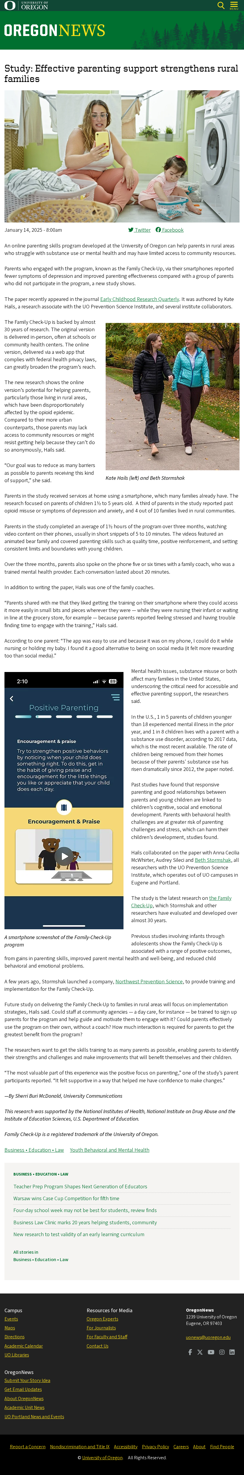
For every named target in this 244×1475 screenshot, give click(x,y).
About (199, 1447)
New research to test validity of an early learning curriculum (78, 1234)
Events (11, 1319)
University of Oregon (102, 1458)
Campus (13, 1310)
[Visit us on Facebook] (190, 1353)
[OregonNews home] (54, 30)
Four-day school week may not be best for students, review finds (85, 1210)
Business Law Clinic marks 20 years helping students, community (85, 1222)
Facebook (172, 230)
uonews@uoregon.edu (208, 1337)
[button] (122, 221)
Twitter (142, 230)
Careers (181, 1447)
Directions (14, 1337)
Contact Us (97, 1346)
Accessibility (125, 1447)
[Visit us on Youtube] (211, 1353)
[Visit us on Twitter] (200, 1353)
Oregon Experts (102, 1319)
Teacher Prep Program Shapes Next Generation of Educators (80, 1186)
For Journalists (101, 1328)
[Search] (221, 5)
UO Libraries (16, 1355)
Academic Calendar (23, 1346)
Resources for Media (109, 1310)
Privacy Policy (155, 1447)
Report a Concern (28, 1447)
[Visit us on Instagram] (222, 1353)
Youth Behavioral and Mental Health (109, 1150)
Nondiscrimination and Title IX (80, 1447)
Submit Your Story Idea (27, 1380)
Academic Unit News (24, 1407)
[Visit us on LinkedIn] (232, 1353)
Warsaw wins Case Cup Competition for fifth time (66, 1198)
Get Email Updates (23, 1389)
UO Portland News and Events (34, 1417)
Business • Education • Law (34, 1150)
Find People (222, 1447)
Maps (9, 1328)
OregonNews (19, 1372)
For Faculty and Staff (107, 1337)
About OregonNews (23, 1398)
